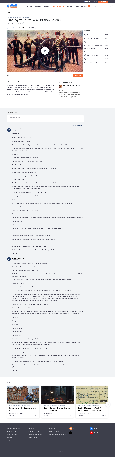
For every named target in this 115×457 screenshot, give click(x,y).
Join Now (103, 1)
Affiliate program (54, 431)
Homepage (28, 6)
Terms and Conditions (35, 434)
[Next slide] (107, 404)
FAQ (8, 440)
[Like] (17, 253)
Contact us (52, 428)
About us (31, 428)
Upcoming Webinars (42, 6)
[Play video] (45, 51)
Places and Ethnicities (14, 17)
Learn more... (63, 102)
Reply (13, 253)
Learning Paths (83, 6)
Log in (95, 1)
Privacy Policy (32, 437)
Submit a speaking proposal (57, 434)
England (26, 17)
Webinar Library (58, 6)
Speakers (70, 6)
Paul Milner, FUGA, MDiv (16, 413)
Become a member (34, 431)
